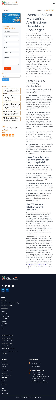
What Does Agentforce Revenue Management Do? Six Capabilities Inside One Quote (11, 91)
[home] (10, 3)
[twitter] (2, 286)
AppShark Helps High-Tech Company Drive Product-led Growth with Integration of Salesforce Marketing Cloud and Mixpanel (11, 106)
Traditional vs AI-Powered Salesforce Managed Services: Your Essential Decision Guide (10, 98)
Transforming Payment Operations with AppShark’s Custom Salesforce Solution (11, 113)
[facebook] (6, 286)
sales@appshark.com (38, 370)
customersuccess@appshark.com (36, 264)
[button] (53, 3)
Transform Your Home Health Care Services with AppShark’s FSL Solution (10, 119)
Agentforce (4, 353)
